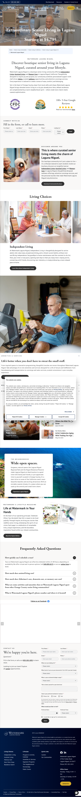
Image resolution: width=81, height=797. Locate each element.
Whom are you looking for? (48, 663)
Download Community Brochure (53, 184)
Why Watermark (50, 2)
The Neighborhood (28, 764)
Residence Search (9, 765)
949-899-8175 (48, 564)
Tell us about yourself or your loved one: (51, 684)
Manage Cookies (39, 416)
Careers (43, 755)
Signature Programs (29, 762)
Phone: (62, 655)
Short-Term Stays (9, 762)
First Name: (44, 648)
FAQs (52, 8)
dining (20, 79)
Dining (46, 8)
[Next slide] (71, 420)
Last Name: (63, 648)
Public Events (27, 769)
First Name (6, 128)
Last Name (19, 128)
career (8, 669)
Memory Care (33, 74)
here (73, 109)
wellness (32, 79)
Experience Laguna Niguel (20, 491)
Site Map (64, 792)
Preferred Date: (45, 710)
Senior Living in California (34, 50)
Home (10, 50)
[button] (76, 793)
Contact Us (71, 8)
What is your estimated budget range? (51, 677)
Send (70, 131)
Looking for (57, 128)
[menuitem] (49, 2)
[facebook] (61, 752)
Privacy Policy (13, 792)
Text (61, 696)
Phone (43, 128)
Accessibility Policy (55, 792)
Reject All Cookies (17, 416)
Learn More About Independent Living (23, 268)
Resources (59, 2)
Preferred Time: (64, 710)
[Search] (77, 8)
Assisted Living (20, 74)
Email (30, 128)
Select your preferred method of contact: (52, 693)
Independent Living (48, 168)
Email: (43, 655)
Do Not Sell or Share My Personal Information (38, 792)
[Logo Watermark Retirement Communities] (13, 8)
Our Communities (46, 757)
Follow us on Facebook (39, 601)
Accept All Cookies (63, 416)
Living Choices (27, 8)
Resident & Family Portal (71, 2)
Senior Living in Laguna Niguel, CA (50, 50)
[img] (21, 422)
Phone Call (46, 696)
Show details (68, 411)
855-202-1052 (15, 2)
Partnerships (26, 767)
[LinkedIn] (65, 752)
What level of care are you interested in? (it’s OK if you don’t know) (58, 670)
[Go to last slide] (9, 420)
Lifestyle (34, 8)
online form (65, 564)
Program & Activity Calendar (28, 756)
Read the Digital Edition (12, 536)
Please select (59, 132)
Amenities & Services (11, 356)
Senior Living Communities (20, 50)
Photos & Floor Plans (60, 8)
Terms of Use (69, 702)
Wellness (40, 8)
